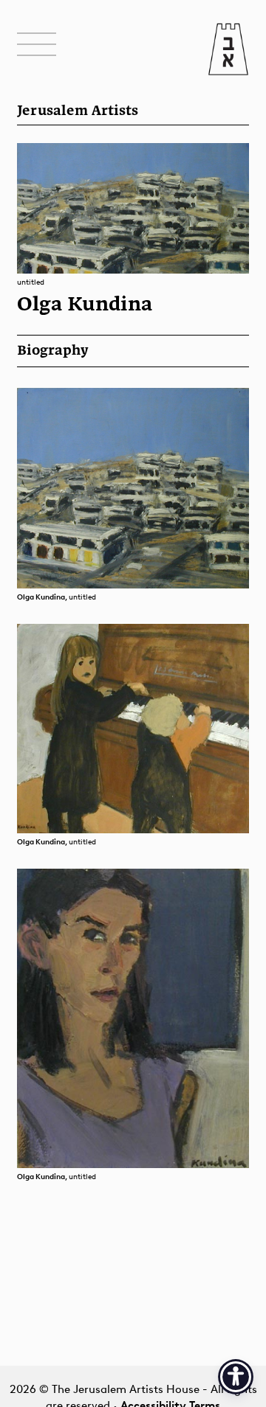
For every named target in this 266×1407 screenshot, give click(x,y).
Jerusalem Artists (77, 111)
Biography (53, 351)
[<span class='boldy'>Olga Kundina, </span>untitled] (133, 488)
